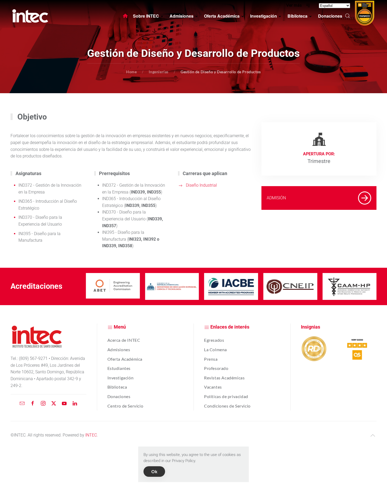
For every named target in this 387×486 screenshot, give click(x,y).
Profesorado (216, 368)
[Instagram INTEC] (43, 402)
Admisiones (118, 349)
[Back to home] (30, 15)
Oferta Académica (125, 358)
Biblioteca (117, 386)
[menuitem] (125, 16)
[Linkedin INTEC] (74, 402)
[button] (347, 16)
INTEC (91, 435)
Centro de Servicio (125, 405)
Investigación (120, 377)
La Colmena (215, 349)
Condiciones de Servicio (227, 405)
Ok (154, 471)
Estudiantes (119, 368)
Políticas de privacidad (226, 396)
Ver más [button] (294, 4)
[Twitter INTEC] (53, 402)
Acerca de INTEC (123, 340)
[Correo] (22, 402)
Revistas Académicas (224, 377)
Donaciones (119, 396)
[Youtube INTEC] (64, 402)
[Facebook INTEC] (32, 402)
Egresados (214, 340)
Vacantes (213, 386)
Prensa (211, 358)
